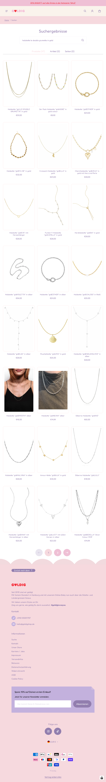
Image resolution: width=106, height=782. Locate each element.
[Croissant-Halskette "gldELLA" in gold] (53, 145)
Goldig (53, 771)
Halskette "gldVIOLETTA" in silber (19, 294)
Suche (14, 639)
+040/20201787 (24, 618)
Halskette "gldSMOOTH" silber (18, 416)
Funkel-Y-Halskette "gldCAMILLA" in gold (53, 234)
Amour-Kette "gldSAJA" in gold (53, 475)
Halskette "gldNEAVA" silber (53, 416)
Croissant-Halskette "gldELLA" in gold (52, 172)
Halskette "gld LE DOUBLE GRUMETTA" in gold (19, 110)
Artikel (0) (55, 51)
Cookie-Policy (17, 679)
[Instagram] (48, 731)
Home (7, 20)
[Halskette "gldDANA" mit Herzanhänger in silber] (18, 509)
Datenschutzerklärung (21, 667)
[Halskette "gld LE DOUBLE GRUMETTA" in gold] (18, 83)
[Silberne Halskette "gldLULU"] (87, 449)
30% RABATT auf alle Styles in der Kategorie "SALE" (53, 3)
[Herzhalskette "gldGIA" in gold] (87, 207)
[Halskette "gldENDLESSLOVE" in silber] (87, 328)
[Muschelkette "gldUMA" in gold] (53, 328)
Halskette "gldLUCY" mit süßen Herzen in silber (53, 536)
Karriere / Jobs (18, 651)
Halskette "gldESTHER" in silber (53, 294)
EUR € (53, 742)
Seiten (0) (69, 51)
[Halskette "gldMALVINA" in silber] (18, 449)
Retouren (15, 663)
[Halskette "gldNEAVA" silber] (53, 390)
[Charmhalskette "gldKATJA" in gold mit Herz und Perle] (87, 145)
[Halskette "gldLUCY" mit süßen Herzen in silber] (53, 509)
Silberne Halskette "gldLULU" (87, 475)
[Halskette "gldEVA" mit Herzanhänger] (18, 207)
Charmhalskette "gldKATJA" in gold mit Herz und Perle (87, 172)
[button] (85, 11)
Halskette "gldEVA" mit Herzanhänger (18, 234)
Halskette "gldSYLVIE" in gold (19, 171)
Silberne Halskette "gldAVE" (87, 416)
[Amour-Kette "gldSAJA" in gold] (53, 449)
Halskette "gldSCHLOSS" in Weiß (87, 294)
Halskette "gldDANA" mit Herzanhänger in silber (19, 536)
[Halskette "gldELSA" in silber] (18, 328)
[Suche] (82, 40)
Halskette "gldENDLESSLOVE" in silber (87, 355)
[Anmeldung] (92, 11)
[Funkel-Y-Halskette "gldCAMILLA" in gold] (53, 207)
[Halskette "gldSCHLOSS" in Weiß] (87, 268)
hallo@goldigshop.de (25, 624)
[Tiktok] (57, 731)
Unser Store (17, 647)
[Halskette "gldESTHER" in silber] (53, 268)
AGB (14, 675)
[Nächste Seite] (67, 552)
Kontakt (15, 643)
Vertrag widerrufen (53, 777)
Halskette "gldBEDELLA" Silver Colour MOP (87, 536)
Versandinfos (17, 659)
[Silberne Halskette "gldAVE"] (87, 390)
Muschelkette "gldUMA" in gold (53, 354)
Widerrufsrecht (18, 671)
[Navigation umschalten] (6, 11)
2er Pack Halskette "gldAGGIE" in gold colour (53, 110)
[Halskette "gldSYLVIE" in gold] (18, 145)
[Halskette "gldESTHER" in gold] (87, 83)
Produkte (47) (38, 51)
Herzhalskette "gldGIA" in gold (87, 233)
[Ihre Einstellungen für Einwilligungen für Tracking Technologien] (102, 778)
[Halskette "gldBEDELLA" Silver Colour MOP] (87, 509)
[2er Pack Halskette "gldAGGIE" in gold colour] (53, 83)
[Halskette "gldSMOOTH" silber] (18, 390)
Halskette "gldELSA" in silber (19, 354)
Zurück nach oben (22, 570)
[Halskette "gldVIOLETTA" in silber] (18, 268)
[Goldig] (18, 11)
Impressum (16, 655)
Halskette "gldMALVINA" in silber (18, 475)
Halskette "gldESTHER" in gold (87, 109)
